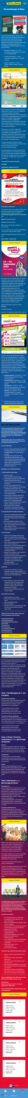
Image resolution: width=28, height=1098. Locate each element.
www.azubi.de (4, 623)
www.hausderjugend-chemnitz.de (9, 622)
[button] (2, 1095)
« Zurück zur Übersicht (14, 70)
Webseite (3, 306)
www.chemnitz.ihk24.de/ (7, 618)
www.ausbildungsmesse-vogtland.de (10, 161)
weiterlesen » (9, 1012)
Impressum (4, 1095)
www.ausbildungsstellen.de (8, 628)
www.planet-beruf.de (6, 630)
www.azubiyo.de (5, 625)
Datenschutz (14, 1095)
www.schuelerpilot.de (6, 632)
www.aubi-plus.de (5, 627)
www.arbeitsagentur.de (7, 620)
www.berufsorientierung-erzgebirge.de (14, 403)
